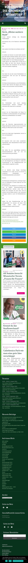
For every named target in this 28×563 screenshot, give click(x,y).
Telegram (14, 234)
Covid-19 (4, 449)
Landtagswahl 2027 (6, 467)
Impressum (4, 544)
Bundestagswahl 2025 (7, 446)
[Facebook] (3, 507)
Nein (10, 561)
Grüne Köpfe (5, 455)
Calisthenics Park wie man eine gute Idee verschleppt (13, 353)
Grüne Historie (5, 454)
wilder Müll (21, 28)
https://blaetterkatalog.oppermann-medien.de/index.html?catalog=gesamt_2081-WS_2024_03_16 (13, 221)
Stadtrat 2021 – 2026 (7, 477)
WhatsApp (14, 231)
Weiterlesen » (21, 293)
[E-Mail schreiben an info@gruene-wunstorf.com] (7, 507)
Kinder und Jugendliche (7, 459)
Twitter (14, 228)
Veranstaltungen (6, 480)
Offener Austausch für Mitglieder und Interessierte (14, 403)
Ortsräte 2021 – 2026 (7, 470)
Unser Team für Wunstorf (8, 430)
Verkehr (4, 482)
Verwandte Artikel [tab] (9, 246)
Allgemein (5, 28)
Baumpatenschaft (6, 423)
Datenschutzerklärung (7, 546)
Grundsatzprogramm (7, 451)
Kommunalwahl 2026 (7, 464)
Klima (3, 460)
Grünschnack (5, 457)
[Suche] (25, 23)
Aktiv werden (5, 441)
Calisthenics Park (8, 347)
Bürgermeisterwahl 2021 (8, 447)
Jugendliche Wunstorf (15, 347)
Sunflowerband (7, 323)
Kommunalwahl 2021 (7, 462)
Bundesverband (5, 550)
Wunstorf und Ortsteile (7, 488)
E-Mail (14, 240)
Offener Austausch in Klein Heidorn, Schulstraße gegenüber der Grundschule (13, 388)
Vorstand (4, 483)
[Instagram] (8, 527)
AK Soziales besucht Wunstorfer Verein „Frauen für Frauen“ (13, 276)
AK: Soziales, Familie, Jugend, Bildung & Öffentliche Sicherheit (11, 383)
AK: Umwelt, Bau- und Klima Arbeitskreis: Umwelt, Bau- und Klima (13, 393)
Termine (4, 478)
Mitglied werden (6, 469)
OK (6, 561)
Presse (9, 28)
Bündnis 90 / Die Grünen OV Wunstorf (14, 10)
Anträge (4, 444)
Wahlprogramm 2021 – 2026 (9, 487)
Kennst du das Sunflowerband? (9, 428)
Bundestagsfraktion (6, 551)
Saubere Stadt (15, 28)
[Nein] (26, 559)
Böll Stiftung (5, 555)
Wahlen (4, 485)
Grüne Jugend (5, 553)
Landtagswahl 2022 (6, 465)
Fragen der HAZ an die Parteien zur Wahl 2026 (12, 432)
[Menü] (2, 23)
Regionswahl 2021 (6, 473)
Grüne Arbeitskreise (6, 452)
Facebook (14, 237)
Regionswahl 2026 (6, 475)
